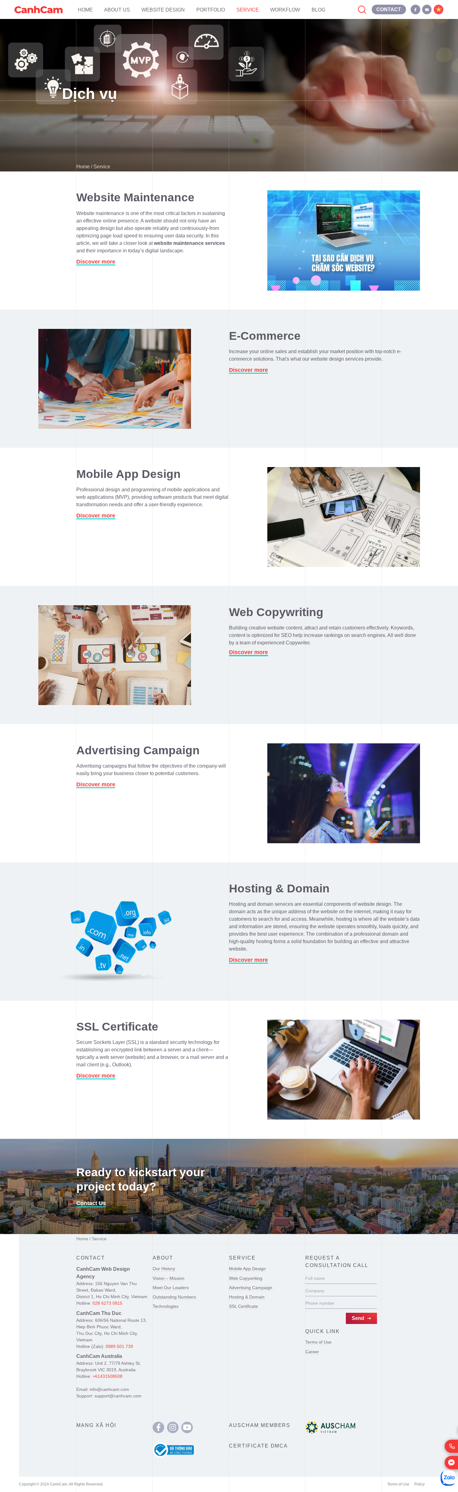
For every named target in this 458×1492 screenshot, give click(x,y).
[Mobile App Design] (343, 517)
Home (85, 9)
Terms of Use (318, 1342)
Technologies (166, 1306)
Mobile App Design (247, 1268)
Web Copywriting (245, 1278)
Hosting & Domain (247, 1296)
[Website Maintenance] (343, 240)
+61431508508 (107, 1376)
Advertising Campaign (250, 1287)
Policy (419, 1484)
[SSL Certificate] (343, 1070)
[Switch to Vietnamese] (438, 9)
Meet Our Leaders (171, 1287)
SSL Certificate (243, 1306)
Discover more (95, 262)
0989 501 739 (119, 1346)
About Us (117, 9)
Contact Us (91, 1203)
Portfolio (210, 9)
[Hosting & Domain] (114, 932)
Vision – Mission (168, 1278)
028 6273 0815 (107, 1303)
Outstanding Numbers (174, 1296)
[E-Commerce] (114, 379)
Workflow (285, 9)
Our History (164, 1268)
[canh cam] (158, 1427)
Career (312, 1351)
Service (247, 9)
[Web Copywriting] (114, 655)
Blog (318, 9)
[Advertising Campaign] (343, 793)
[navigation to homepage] (38, 9)
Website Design (163, 9)
